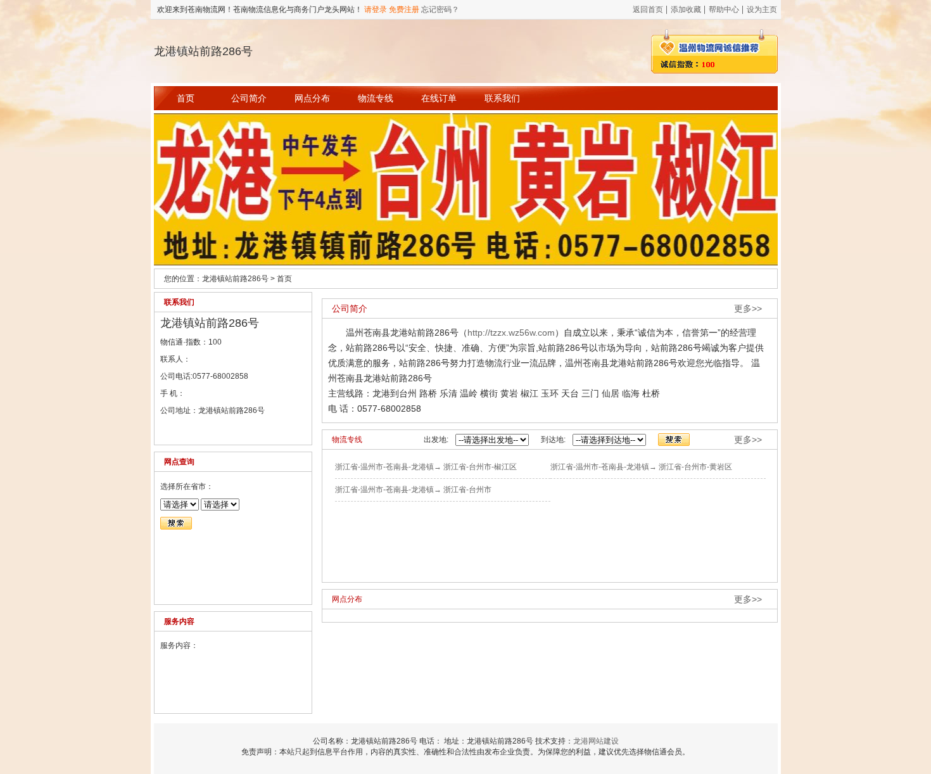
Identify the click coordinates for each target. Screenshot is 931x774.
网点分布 (312, 98)
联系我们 (502, 98)
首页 (185, 98)
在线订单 (439, 98)
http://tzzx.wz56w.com (511, 332)
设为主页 (762, 9)
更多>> (748, 308)
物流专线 (375, 98)
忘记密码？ (440, 9)
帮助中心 (724, 9)
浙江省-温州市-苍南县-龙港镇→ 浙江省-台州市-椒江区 (426, 466)
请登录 (375, 9)
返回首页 (648, 9)
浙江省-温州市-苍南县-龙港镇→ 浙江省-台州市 (413, 489)
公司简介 (249, 98)
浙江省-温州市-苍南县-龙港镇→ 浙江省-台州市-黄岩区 (641, 466)
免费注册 (404, 9)
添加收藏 (686, 9)
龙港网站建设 (596, 741)
